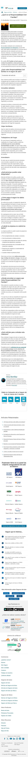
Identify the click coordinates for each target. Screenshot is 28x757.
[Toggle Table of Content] (23, 75)
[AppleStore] (19, 609)
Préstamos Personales (7, 713)
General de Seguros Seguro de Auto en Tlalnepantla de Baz (13, 455)
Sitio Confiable (5, 667)
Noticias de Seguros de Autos (9, 685)
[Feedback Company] (6, 627)
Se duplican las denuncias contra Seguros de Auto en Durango (14, 435)
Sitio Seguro (4, 665)
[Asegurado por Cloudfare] (5, 640)
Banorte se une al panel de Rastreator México (14, 443)
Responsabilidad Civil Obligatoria (9, 47)
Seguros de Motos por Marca (9, 703)
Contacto (3, 670)
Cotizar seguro (22, 8)
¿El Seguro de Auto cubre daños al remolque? (14, 421)
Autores (3, 662)
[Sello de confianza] (14, 640)
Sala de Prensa (5, 728)
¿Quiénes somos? (6, 660)
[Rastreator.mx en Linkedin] (14, 739)
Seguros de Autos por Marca (8, 690)
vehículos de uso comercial (18, 347)
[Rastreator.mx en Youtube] (11, 739)
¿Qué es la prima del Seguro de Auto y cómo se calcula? (14, 425)
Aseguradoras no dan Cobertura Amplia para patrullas (14, 430)
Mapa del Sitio (5, 730)
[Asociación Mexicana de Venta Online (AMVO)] (14, 650)
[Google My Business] (6, 621)
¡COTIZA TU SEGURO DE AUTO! (17, 25)
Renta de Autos (5, 710)
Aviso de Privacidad (18, 743)
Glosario (3, 723)
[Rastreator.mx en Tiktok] (23, 739)
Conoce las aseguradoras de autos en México (14, 526)
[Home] (2, 12)
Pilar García (14, 385)
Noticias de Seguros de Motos (9, 698)
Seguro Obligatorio (14, 598)
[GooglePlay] (9, 609)
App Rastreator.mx (14, 604)
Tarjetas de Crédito (6, 715)
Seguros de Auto (5, 682)
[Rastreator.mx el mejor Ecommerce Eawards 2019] (23, 640)
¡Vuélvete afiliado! (6, 675)
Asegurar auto (10, 596)
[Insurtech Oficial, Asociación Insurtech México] (19, 645)
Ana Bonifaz (11, 377)
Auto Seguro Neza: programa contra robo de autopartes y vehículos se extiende (14, 447)
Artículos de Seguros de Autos (9, 688)
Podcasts (3, 725)
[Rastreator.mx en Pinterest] (20, 739)
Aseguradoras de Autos (18, 593)
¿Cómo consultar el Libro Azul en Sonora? (13, 451)
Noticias (19, 596)
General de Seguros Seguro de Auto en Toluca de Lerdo (14, 439)
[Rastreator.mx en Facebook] (5, 739)
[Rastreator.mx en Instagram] (17, 739)
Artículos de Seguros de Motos (9, 700)
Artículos (6, 593)
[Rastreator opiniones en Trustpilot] (12, 645)
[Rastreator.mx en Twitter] (8, 739)
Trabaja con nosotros (6, 673)
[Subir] (25, 754)
